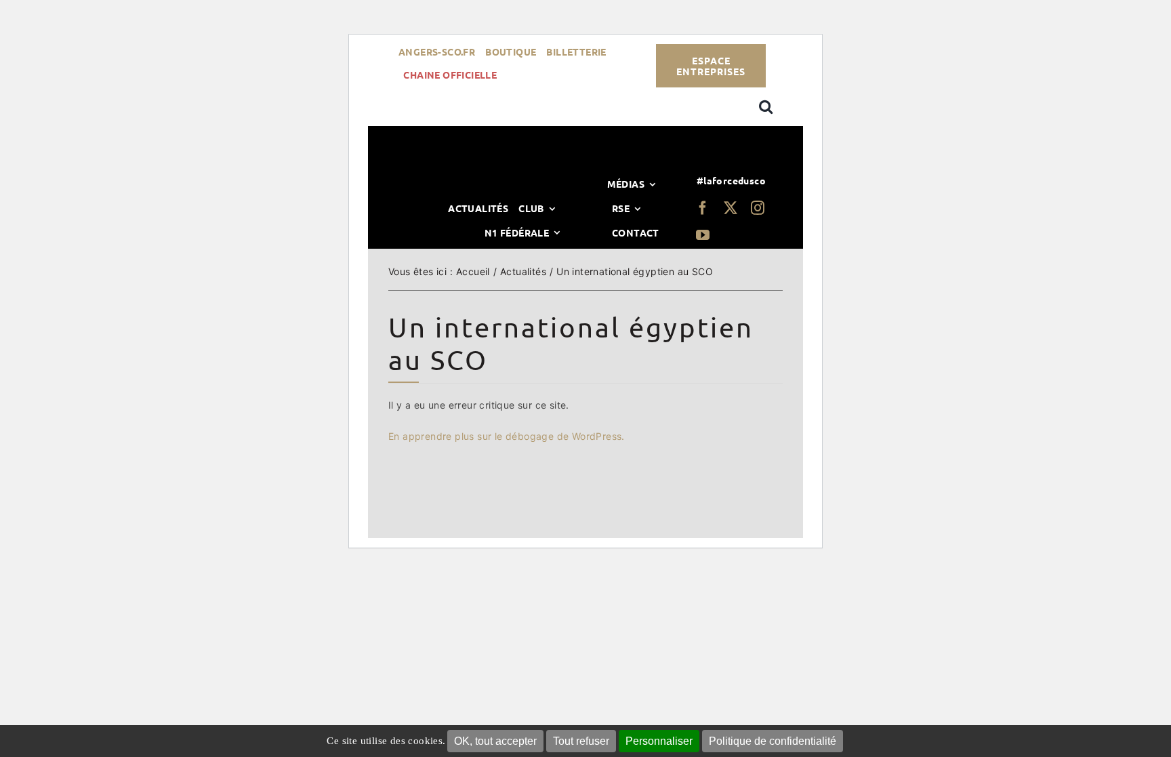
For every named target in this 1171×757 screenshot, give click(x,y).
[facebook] (703, 208)
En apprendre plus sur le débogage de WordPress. (506, 436)
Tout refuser (581, 741)
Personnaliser (659, 741)
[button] (766, 106)
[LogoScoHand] (583, 167)
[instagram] (757, 208)
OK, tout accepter (495, 741)
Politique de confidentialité (772, 741)
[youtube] (703, 235)
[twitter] (730, 208)
